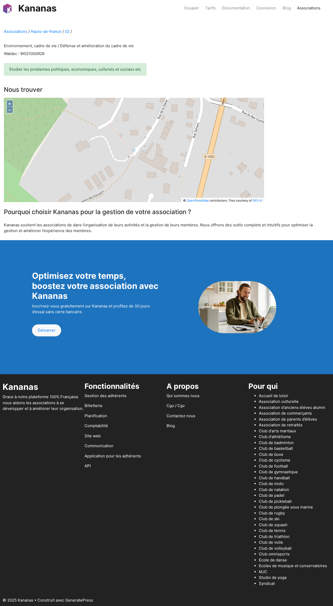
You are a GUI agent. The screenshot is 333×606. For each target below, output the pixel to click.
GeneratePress (79, 600)
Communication (99, 445)
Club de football (273, 466)
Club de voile (271, 542)
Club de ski (269, 518)
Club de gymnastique (278, 471)
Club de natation (274, 489)
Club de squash (273, 524)
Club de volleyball (275, 548)
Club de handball (274, 477)
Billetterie (94, 405)
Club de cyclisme (274, 460)
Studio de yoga (272, 577)
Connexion (266, 7)
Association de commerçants (285, 413)
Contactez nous (180, 415)
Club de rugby (272, 513)
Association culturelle (279, 401)
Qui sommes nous (183, 395)
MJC (263, 571)
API (88, 465)
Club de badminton (276, 442)
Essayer (191, 7)
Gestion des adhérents (105, 395)
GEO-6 (257, 200)
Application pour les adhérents (113, 455)
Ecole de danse (273, 559)
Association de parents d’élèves (288, 419)
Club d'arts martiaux (277, 430)
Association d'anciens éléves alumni (292, 407)
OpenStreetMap (198, 200)
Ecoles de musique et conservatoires (293, 565)
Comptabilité (96, 425)
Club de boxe (271, 454)
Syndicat (267, 583)
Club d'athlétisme (275, 436)
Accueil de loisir (273, 395)
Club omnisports (274, 554)
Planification (96, 415)
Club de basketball (276, 448)
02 (67, 31)
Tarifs (210, 7)
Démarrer (46, 330)
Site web (93, 435)
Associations (309, 7)
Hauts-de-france (46, 31)
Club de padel (271, 495)
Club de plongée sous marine (286, 507)
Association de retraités (281, 424)
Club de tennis (272, 530)
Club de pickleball (275, 501)
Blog (287, 7)
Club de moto (271, 483)
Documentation (236, 7)
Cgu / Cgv (175, 405)
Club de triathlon (274, 536)
